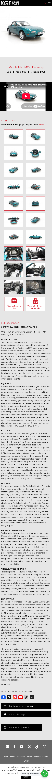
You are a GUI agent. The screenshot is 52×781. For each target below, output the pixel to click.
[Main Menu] (49, 3)
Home (6, 756)
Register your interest (21, 706)
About (12, 756)
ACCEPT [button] (26, 777)
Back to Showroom (19, 727)
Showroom (21, 756)
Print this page (17, 714)
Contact (45, 756)
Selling (29, 756)
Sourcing (37, 756)
